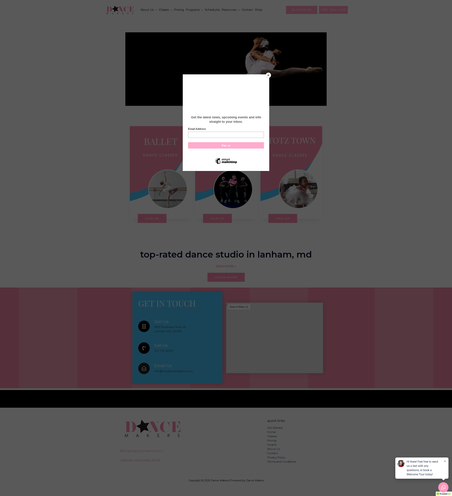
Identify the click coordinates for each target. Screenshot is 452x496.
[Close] (268, 75)
